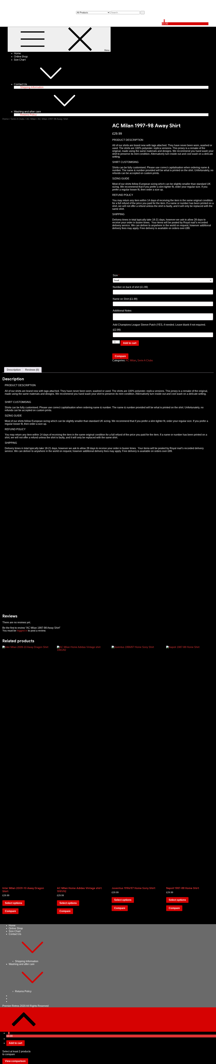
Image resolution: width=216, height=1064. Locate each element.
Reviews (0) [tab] (32, 369)
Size (116, 275)
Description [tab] (14, 369)
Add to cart (129, 343)
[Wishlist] (163, 15)
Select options (13, 903)
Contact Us (20, 84)
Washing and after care (27, 111)
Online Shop (21, 56)
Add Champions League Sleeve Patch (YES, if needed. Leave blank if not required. (159, 327)
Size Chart (20, 59)
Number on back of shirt (130, 287)
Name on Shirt (125, 299)
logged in (22, 630)
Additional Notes (122, 310)
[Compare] (163, 18)
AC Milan (31, 119)
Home (17, 53)
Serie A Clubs (18, 119)
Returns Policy (28, 114)
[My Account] (163, 12)
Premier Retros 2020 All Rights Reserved (25, 1006)
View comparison (15, 1061)
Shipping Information (31, 87)
